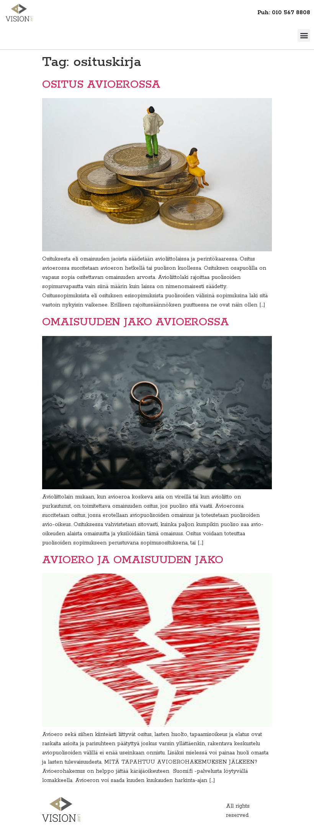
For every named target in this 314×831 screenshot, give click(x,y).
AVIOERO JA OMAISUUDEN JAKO (132, 560)
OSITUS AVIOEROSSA (101, 85)
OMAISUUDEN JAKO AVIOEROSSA (135, 322)
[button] (304, 35)
